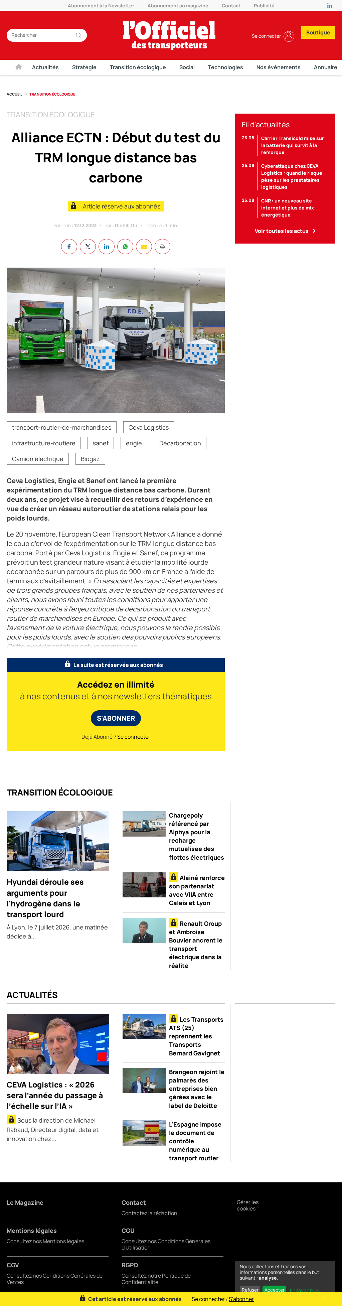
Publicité (264, 5)
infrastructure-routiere (43, 443)
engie (134, 443)
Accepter (275, 1290)
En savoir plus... (306, 1290)
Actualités (45, 67)
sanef (101, 443)
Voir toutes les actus (282, 231)
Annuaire (325, 67)
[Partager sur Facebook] (69, 246)
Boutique (318, 32)
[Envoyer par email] (144, 246)
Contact (231, 5)
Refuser (250, 1290)
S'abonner (116, 718)
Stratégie (84, 67)
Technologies (225, 67)
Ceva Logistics (149, 427)
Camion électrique (37, 459)
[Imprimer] (162, 246)
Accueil (14, 94)
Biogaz (90, 459)
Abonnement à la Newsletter (101, 5)
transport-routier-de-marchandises (61, 427)
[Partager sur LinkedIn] (107, 246)
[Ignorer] (323, 1297)
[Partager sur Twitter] (88, 246)
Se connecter (266, 36)
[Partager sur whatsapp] (125, 246)
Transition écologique (138, 67)
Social (187, 67)
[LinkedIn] (331, 5)
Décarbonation (180, 443)
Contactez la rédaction (149, 1213)
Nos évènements (278, 67)
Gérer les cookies (248, 1205)
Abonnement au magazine (178, 5)
